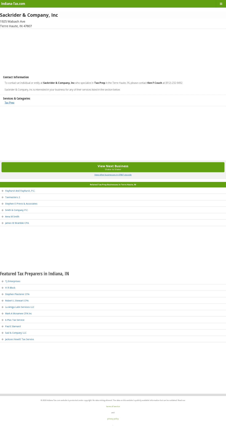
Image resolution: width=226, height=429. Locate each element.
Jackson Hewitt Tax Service (19, 339)
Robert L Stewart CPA (16, 300)
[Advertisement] (113, 51)
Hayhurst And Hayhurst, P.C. (20, 190)
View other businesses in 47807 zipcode (113, 174)
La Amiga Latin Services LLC (19, 306)
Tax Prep (9, 102)
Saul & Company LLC (15, 332)
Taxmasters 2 (12, 197)
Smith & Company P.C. (16, 210)
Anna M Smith (12, 216)
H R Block (10, 287)
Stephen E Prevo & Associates (21, 203)
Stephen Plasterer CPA (17, 294)
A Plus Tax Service (14, 319)
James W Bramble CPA (17, 222)
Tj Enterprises (12, 281)
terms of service (113, 406)
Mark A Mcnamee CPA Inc (18, 313)
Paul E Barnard (13, 326)
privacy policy (113, 418)
